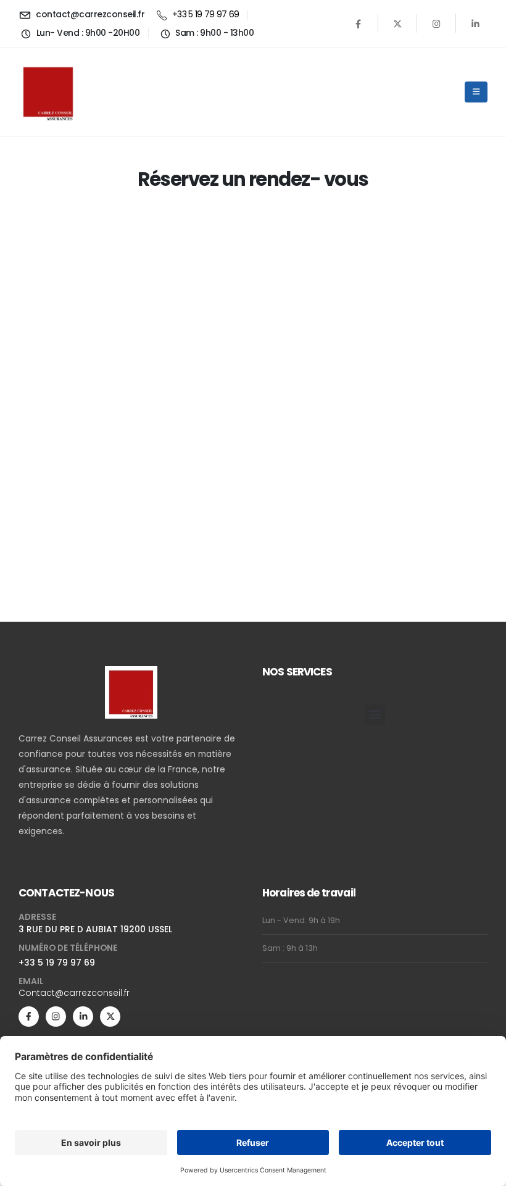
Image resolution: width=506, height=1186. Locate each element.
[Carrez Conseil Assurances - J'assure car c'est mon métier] (48, 92)
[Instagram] (436, 23)
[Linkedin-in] (83, 1016)
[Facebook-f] (29, 1016)
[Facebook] (358, 23)
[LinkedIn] (475, 23)
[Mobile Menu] (476, 91)
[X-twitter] (110, 1016)
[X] (397, 23)
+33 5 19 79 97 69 (57, 962)
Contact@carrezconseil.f (72, 993)
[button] (375, 714)
